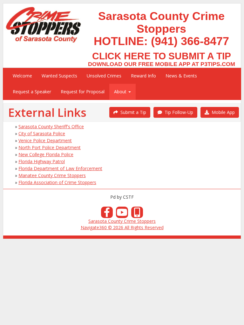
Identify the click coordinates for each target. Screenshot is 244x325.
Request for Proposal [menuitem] (83, 92)
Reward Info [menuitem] (143, 76)
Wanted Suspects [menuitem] (59, 76)
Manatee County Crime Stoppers (52, 175)
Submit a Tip (132, 112)
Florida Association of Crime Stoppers (57, 182)
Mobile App (222, 112)
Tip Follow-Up (177, 112)
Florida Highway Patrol (41, 161)
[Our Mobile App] (137, 214)
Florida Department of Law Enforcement (60, 168)
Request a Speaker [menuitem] (32, 92)
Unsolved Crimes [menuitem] (104, 76)
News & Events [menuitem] (181, 76)
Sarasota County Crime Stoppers (122, 221)
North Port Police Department (49, 147)
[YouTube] (122, 214)
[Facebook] (107, 214)
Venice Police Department (45, 140)
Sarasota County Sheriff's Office (51, 126)
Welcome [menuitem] (22, 76)
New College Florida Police (45, 154)
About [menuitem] (121, 92)
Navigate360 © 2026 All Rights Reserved (122, 227)
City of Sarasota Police (41, 133)
